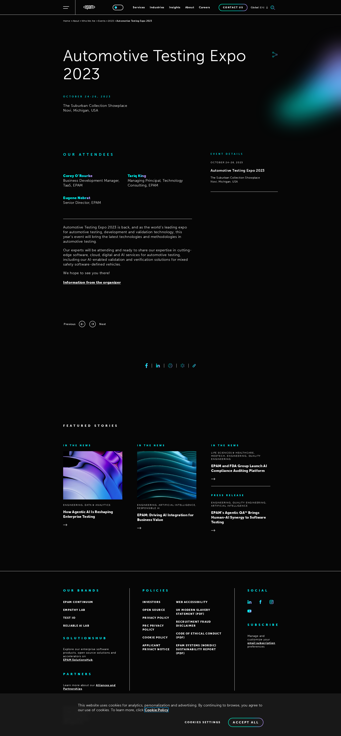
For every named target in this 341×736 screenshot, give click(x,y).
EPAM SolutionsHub (78, 659)
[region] (170, 714)
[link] (194, 365)
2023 (111, 21)
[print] (170, 366)
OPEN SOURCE (153, 610)
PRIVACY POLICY (155, 618)
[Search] (273, 7)
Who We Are (88, 21)
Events (101, 21)
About (189, 7)
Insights (174, 7)
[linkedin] (158, 366)
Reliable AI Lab (76, 625)
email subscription (261, 643)
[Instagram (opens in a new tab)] (271, 602)
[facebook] (146, 365)
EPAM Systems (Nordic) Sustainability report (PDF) (196, 649)
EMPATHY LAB (74, 610)
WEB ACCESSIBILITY (192, 602)
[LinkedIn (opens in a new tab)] (249, 602)
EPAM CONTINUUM (78, 602)
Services (139, 7)
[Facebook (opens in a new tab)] (260, 602)
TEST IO (69, 618)
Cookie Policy (156, 710)
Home (66, 21)
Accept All (246, 722)
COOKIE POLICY (155, 637)
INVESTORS (151, 602)
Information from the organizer (92, 282)
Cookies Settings (203, 722)
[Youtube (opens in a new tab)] (249, 611)
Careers (204, 7)
